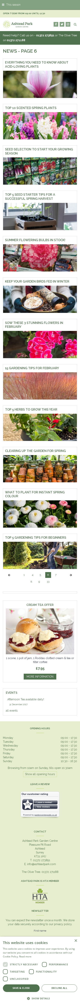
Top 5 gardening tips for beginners (35, 537)
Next (71, 578)
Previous (9, 578)
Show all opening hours (40, 774)
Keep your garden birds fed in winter (37, 281)
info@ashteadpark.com (41, 864)
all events (12, 710)
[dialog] (40, 971)
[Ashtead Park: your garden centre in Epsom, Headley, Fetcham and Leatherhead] (18, 24)
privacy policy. (63, 924)
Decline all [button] (59, 988)
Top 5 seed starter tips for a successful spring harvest (30, 197)
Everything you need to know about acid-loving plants (36, 64)
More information (40, 676)
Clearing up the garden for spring (35, 451)
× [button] (75, 940)
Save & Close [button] (21, 988)
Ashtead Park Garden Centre (40, 840)
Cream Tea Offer (40, 605)
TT (62, 24)
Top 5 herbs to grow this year (31, 409)
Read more (25, 956)
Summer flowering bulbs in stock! (35, 240)
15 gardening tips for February (32, 368)
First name (40, 930)
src (75, 24)
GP (68, 24)
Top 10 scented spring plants (31, 108)
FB (56, 24)
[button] (40, 998)
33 (48, 581)
